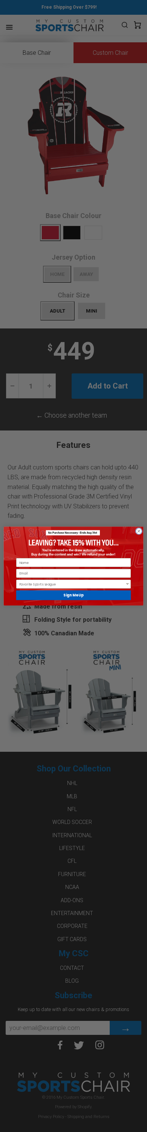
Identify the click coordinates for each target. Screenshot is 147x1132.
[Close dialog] (139, 531)
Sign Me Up (73, 595)
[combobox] (72, 584)
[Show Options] (127, 584)
